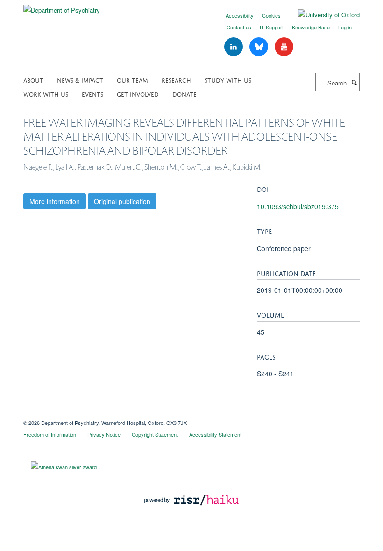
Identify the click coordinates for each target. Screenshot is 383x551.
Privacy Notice (104, 434)
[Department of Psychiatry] (61, 6)
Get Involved (138, 93)
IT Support (272, 27)
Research (176, 79)
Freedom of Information (49, 434)
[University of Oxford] (322, 15)
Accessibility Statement (215, 434)
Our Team (132, 79)
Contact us (239, 27)
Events (92, 93)
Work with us (45, 93)
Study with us (228, 79)
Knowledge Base (311, 27)
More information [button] (54, 201)
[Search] (354, 82)
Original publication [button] (122, 201)
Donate (184, 93)
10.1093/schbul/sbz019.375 (298, 206)
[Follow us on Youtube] (284, 46)
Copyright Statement (155, 434)
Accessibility (240, 15)
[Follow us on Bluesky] (259, 46)
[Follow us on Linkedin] (234, 46)
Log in (345, 27)
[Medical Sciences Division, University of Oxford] (191, 414)
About (33, 79)
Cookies (271, 15)
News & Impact (80, 79)
